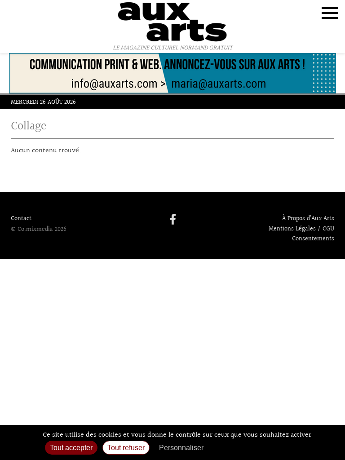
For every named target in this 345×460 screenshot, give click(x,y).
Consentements (313, 239)
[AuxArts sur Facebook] (172, 220)
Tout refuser (126, 447)
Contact (21, 219)
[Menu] (330, 13)
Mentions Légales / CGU (301, 229)
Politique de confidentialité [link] (256, 447)
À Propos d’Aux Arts (308, 219)
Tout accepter (71, 447)
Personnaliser (181, 447)
